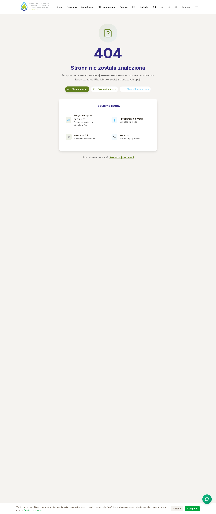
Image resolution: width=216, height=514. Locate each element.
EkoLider (144, 7)
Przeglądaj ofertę (107, 89)
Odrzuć (177, 508)
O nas (59, 7)
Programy (72, 7)
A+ (176, 7)
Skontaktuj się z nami (138, 89)
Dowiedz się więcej (33, 510)
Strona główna (79, 89)
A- (162, 7)
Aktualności (87, 7)
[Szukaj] (154, 7)
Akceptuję (192, 508)
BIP (133, 7)
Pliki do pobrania (106, 7)
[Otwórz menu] (197, 7)
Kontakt (124, 7)
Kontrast (186, 7)
